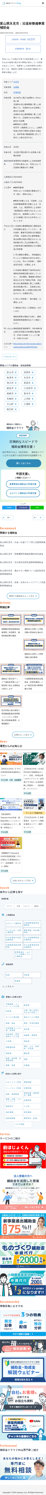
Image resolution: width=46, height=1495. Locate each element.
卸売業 (9, 1011)
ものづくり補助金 (13, 923)
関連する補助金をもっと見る (21, 596)
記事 (18, 906)
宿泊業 (27, 1029)
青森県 (18, 981)
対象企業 (7, 152)
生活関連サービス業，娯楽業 (13, 1029)
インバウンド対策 (13, 1088)
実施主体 (7, 147)
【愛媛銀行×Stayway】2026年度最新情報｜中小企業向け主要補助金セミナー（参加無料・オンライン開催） (10, 859)
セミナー (27, 906)
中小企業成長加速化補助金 (31, 946)
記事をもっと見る (21, 735)
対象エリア (8, 82)
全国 (8, 975)
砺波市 (10, 388)
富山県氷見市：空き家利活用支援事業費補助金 (21, 562)
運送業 (27, 1041)
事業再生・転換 (30, 1118)
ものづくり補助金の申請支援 (23, 493)
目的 (5, 92)
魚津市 (10, 377)
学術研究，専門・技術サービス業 (13, 1035)
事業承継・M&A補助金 (32, 931)
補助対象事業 (8, 162)
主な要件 (7, 187)
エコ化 (27, 1106)
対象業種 (7, 87)
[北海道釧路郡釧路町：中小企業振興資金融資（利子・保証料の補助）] (38, 517)
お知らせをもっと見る (22, 880)
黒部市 (27, 383)
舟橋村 (10, 399)
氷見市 (16, 82)
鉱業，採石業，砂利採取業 (13, 1059)
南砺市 (10, 393)
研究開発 (28, 1112)
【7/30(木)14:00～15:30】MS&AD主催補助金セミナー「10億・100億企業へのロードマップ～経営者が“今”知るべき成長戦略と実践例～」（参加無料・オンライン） (34, 779)
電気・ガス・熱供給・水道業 (31, 1047)
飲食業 (27, 1005)
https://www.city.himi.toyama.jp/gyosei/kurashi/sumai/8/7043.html (27, 345)
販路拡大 (9, 1106)
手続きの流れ (8, 227)
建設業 (27, 1053)
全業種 (16, 87)
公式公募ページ (8, 345)
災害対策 (17, 92)
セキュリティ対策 (13, 1082)
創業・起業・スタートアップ (13, 1100)
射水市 (27, 393)
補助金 (36, 906)
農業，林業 (10, 1065)
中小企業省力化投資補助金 (13, 939)
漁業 (26, 1059)
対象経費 (7, 98)
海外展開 (9, 1112)
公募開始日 (8, 177)
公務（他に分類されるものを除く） (31, 1011)
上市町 (27, 399)
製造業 (9, 1053)
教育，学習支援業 (31, 1023)
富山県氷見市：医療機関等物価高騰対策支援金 (21, 554)
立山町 (10, 404)
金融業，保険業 (30, 1035)
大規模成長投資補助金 (13, 946)
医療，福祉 (10, 1023)
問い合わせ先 (8, 330)
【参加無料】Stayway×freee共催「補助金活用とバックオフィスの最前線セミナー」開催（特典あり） (10, 820)
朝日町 (10, 409)
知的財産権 (10, 1118)
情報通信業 (10, 1047)
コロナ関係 (19, 1124)
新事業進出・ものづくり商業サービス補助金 (22, 954)
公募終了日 (8, 182)
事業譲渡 (28, 1082)
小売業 (9, 1041)
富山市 (10, 372)
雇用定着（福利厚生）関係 (31, 1094)
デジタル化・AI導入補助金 (13, 931)
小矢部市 (28, 388)
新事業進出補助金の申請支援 (23, 484)
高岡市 (27, 372)
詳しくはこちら (23, 463)
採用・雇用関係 (12, 1094)
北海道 (27, 975)
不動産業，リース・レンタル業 (12, 1005)
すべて (9, 906)
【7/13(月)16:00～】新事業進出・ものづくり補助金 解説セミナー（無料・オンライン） (34, 822)
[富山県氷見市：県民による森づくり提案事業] (7, 517)
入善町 (27, 404)
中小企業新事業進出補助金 (31, 939)
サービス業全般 (12, 1017)
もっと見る (7, 986)
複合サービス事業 (31, 1017)
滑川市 (10, 383)
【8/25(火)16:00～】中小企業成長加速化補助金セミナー (10, 772)
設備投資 (28, 1100)
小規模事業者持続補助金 (31, 924)
